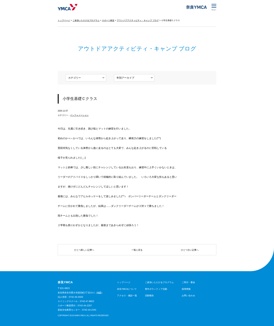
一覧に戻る (137, 250)
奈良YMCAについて (127, 289)
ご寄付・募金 (188, 282)
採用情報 (186, 289)
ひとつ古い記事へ (190, 250)
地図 (99, 293)
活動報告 (149, 295)
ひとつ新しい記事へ (84, 250)
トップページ (64, 20)
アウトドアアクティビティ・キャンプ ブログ (138, 20)
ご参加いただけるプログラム (86, 20)
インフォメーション (79, 115)
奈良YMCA (68, 7)
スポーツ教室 (108, 20)
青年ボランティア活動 (156, 289)
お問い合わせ (188, 295)
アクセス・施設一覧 (127, 295)
